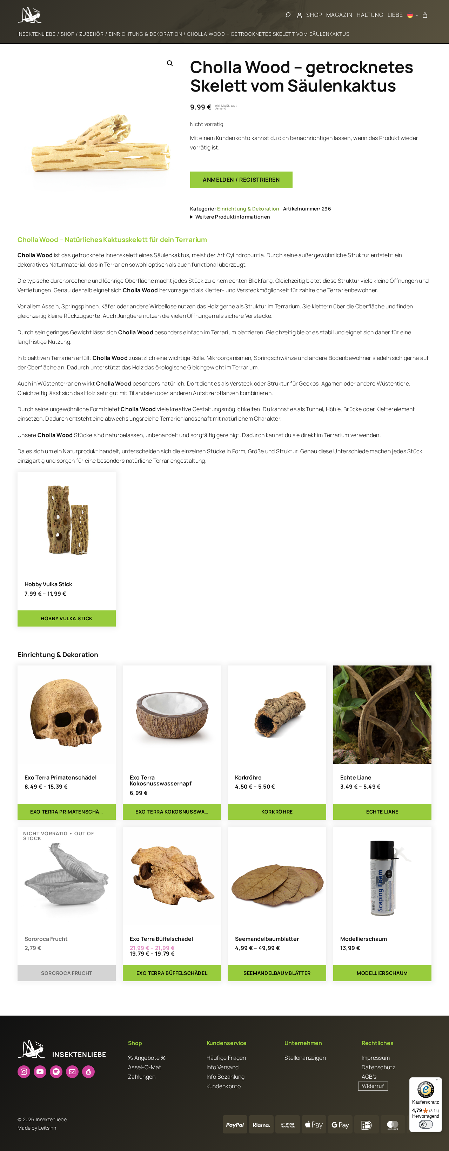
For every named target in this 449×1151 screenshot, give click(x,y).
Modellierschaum (363, 939)
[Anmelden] (299, 15)
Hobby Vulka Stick (48, 584)
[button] (170, 63)
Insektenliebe (37, 34)
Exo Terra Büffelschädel (161, 939)
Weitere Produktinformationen (232, 216)
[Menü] (438, 1081)
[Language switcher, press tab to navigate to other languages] (412, 15)
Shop (67, 34)
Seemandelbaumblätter (267, 939)
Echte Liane (355, 778)
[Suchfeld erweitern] (288, 15)
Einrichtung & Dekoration (145, 34)
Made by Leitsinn (37, 1127)
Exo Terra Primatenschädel (60, 778)
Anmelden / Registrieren (241, 179)
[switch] (426, 1124)
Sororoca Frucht (46, 939)
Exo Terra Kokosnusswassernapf (161, 781)
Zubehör (91, 34)
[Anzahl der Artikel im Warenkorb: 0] (424, 15)
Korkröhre (248, 778)
